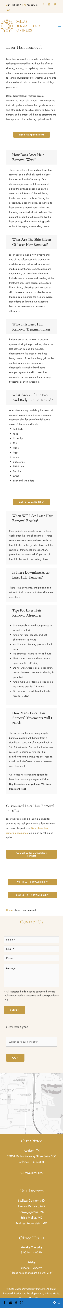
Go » (15, 1058)
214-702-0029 (34, 1173)
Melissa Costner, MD (31, 1200)
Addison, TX (31, 1150)
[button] (31, 135)
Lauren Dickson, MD (31, 1206)
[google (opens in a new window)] (8, 10)
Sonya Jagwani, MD (31, 1212)
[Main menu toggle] (59, 25)
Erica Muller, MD (31, 1217)
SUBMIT (14, 1010)
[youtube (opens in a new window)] (49, 4)
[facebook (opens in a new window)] (43, 4)
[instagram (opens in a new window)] (54, 4)
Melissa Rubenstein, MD (31, 1223)
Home (9, 910)
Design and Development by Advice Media (36, 1293)
